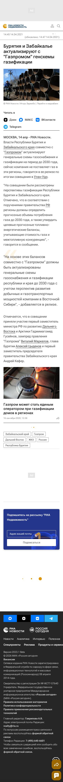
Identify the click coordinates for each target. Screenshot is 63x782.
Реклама (29, 644)
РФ (48, 205)
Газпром (39, 434)
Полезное (54, 638)
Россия (43, 439)
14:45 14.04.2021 (13, 34)
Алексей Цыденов (28, 346)
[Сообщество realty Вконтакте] (37, 618)
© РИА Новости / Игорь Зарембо (19, 103)
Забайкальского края (19, 147)
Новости (8, 638)
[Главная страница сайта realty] (21, 26)
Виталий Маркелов (34, 341)
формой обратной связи (18, 751)
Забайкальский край (17, 434)
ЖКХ (31, 439)
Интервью (39, 638)
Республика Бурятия (16, 445)
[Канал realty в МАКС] (10, 618)
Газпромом (13, 152)
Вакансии (9, 659)
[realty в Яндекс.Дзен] (23, 618)
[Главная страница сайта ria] (4, 26)
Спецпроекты (12, 644)
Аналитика (23, 638)
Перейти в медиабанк (47, 103)
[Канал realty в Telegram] (51, 618)
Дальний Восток (14, 439)
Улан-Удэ (40, 177)
